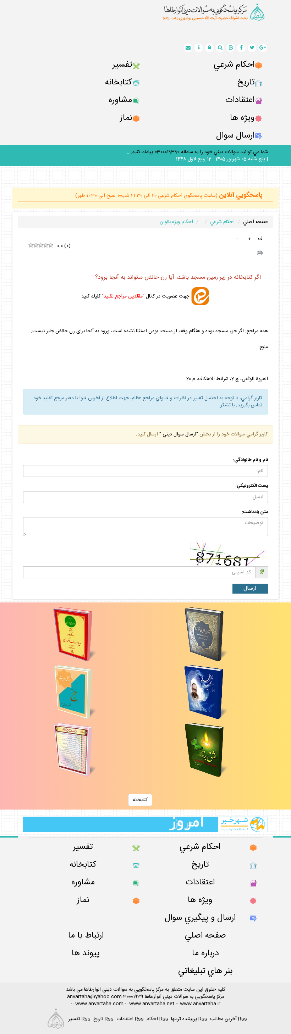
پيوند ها (86, 953)
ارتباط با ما (86, 936)
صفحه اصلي (255, 222)
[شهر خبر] (145, 824)
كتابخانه (140, 800)
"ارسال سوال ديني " (178, 434)
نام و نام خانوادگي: (250, 460)
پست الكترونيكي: (251, 486)
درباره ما (205, 953)
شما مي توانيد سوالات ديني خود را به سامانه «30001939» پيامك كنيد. (199, 152)
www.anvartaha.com (99, 1004)
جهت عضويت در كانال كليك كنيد (135, 296)
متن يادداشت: (255, 512)
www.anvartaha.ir (200, 1004)
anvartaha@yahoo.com (94, 997)
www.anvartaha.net (151, 1004)
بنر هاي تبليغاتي (205, 971)
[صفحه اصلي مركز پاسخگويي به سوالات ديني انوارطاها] (145, 12)
